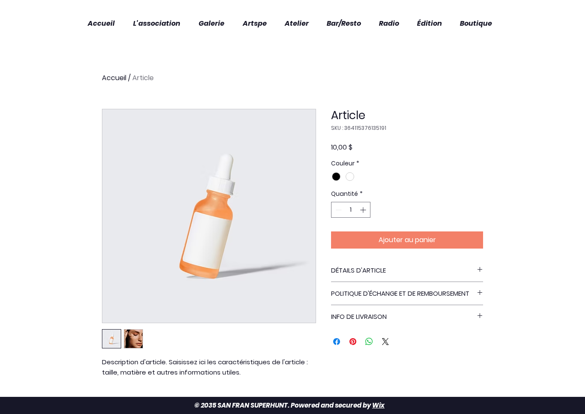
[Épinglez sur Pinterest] (353, 341)
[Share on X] (385, 341)
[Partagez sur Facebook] (336, 341)
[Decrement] (337, 209)
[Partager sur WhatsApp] (369, 341)
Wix (378, 405)
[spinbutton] (350, 209)
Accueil (114, 78)
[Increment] (363, 209)
